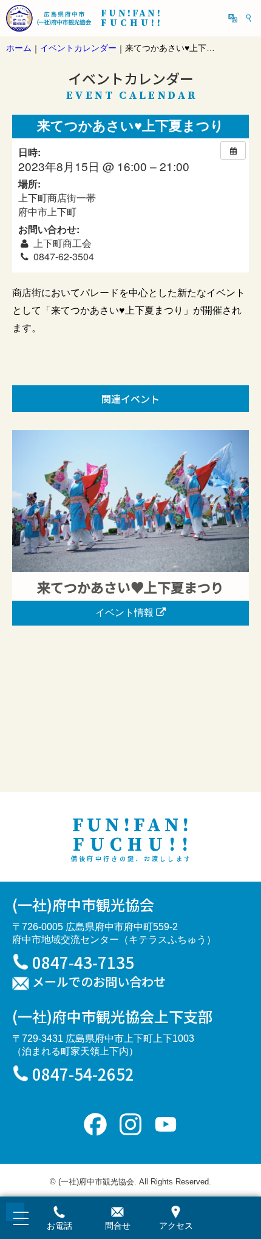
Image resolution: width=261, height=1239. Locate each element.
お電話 (59, 1226)
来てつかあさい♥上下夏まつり (130, 587)
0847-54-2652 (83, 1073)
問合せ (117, 1226)
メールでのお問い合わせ (99, 982)
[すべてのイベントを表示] (233, 150)
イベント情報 (125, 612)
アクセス (176, 1226)
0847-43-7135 (83, 962)
